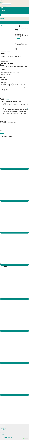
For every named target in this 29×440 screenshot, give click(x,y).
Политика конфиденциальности (4, 430)
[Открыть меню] (0, 22)
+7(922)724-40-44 (22, 42)
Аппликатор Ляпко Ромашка (3, 230)
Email (1, 130)
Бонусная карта (2, 11)
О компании (2, 434)
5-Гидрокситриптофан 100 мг (3, 166)
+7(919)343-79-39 (18, 42)
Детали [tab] (5, 51)
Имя (1, 128)
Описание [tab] (2, 51)
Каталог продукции (3, 428)
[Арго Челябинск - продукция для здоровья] (14, 1)
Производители (3, 10)
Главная (2, 7)
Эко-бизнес (2, 433)
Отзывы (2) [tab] (8, 51)
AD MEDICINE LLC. (7, 99)
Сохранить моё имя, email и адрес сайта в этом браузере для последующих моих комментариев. (12, 132)
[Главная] (0, 25)
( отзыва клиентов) (19, 30)
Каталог (2, 8)
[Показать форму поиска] (0, 23)
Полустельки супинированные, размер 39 (5, 328)
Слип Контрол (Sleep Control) (3, 262)
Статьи (2, 12)
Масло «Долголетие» (3, 360)
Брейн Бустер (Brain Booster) (3, 198)
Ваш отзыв (1, 124)
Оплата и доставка (3, 9)
